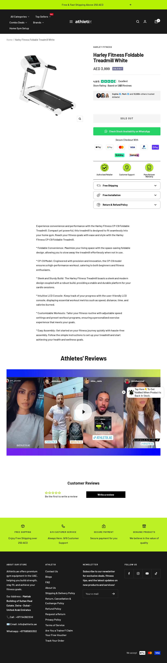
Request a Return (55, 614)
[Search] (137, 21)
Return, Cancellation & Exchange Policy (58, 601)
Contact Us (51, 571)
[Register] (113, 594)
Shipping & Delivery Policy (60, 593)
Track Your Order (54, 640)
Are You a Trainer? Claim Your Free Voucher (59, 633)
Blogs (48, 576)
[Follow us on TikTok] (156, 573)
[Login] (145, 21)
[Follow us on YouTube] (147, 573)
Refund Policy (53, 608)
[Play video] (83, 411)
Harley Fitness (102, 47)
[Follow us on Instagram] (138, 573)
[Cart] (156, 21)
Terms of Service (55, 625)
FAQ (47, 582)
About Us (50, 587)
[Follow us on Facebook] (129, 573)
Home (10, 39)
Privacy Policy (53, 619)
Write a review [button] (106, 494)
